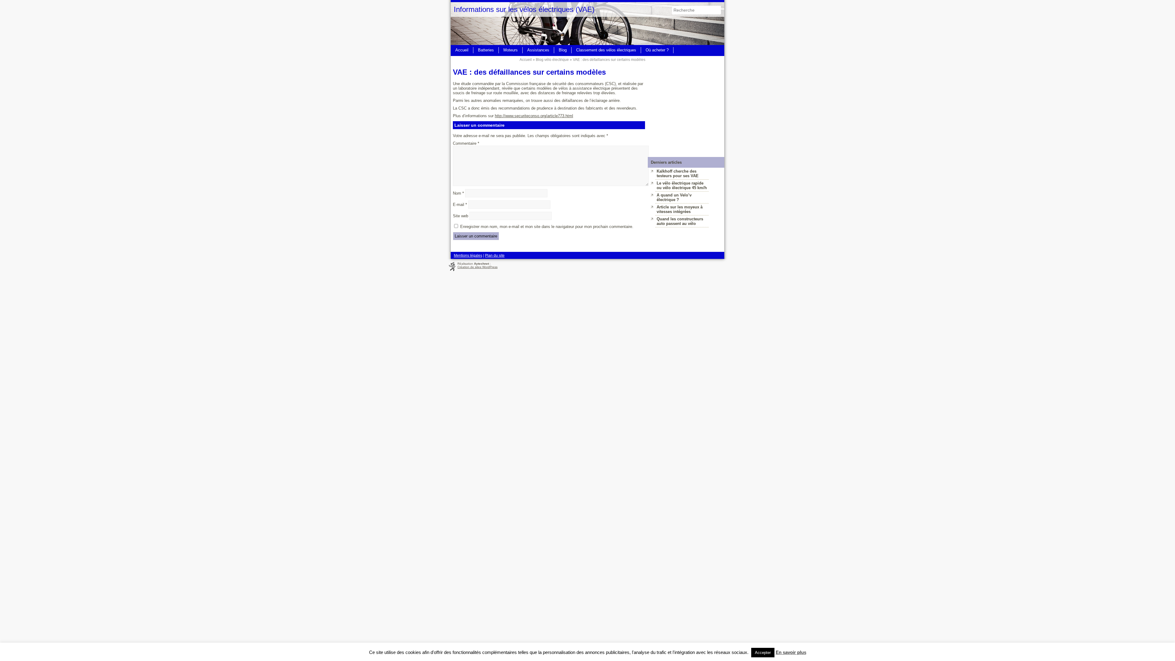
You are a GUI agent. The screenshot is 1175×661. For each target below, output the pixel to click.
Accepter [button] (763, 652)
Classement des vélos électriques (606, 50)
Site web (460, 216)
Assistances (538, 50)
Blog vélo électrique (552, 60)
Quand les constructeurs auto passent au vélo (680, 221)
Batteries (486, 50)
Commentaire (466, 143)
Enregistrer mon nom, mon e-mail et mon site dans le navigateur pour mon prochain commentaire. (546, 226)
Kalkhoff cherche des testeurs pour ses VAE (678, 173)
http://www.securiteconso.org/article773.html (534, 116)
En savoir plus (791, 652)
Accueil (461, 50)
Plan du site (495, 255)
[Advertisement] (686, 94)
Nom (458, 193)
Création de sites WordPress (477, 267)
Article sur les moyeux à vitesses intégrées (680, 209)
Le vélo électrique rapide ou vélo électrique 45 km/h (682, 185)
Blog (563, 50)
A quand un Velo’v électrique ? (674, 197)
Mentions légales (468, 255)
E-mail (460, 204)
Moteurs (510, 50)
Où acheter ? (657, 50)
